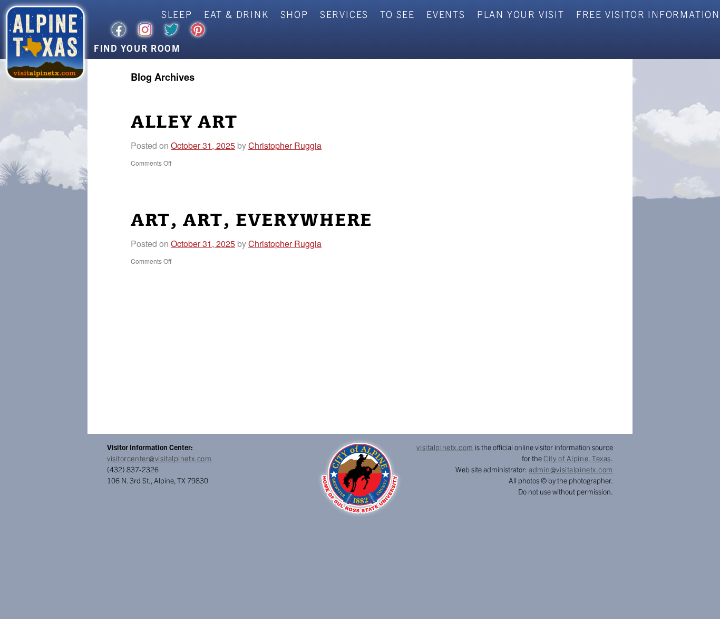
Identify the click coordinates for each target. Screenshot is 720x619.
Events (445, 14)
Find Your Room (137, 47)
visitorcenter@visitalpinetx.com (159, 458)
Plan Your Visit (521, 14)
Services (344, 14)
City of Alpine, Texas (577, 458)
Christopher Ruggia (285, 145)
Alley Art (184, 122)
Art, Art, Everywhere (251, 220)
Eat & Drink (236, 14)
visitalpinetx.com (444, 447)
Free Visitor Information (648, 14)
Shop (294, 14)
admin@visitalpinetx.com (571, 469)
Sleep (176, 14)
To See (397, 14)
